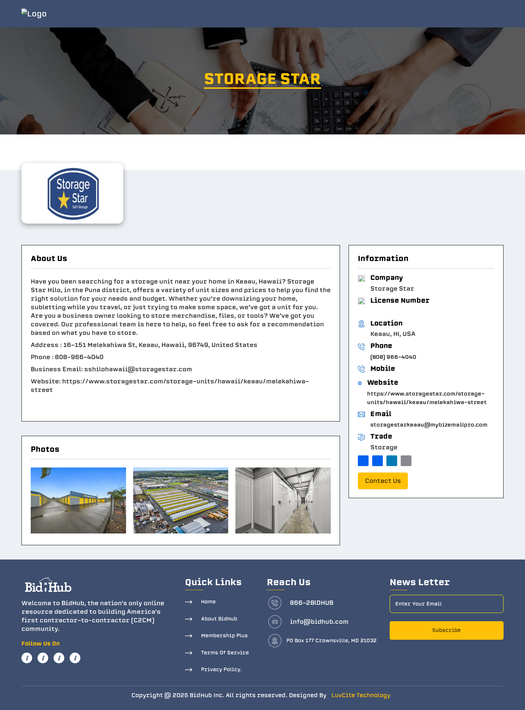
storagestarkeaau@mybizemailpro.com (429, 424)
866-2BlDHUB (311, 603)
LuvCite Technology (360, 695)
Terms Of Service (225, 652)
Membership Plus (224, 635)
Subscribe (446, 630)
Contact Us (383, 481)
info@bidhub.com (319, 622)
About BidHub (219, 618)
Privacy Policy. (221, 669)
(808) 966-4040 (393, 357)
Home (208, 601)
